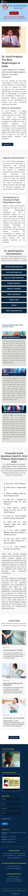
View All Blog (14, 737)
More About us (7, 144)
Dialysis (6, 374)
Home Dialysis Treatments (12, 411)
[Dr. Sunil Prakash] (14, 7)
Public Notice (14, 13)
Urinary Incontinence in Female (12, 650)
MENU (5, 2)
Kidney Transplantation (11, 337)
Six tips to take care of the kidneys (13, 718)
